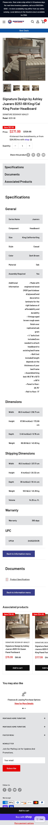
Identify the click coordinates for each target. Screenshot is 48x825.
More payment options (24, 823)
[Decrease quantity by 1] (15, 146)
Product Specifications (20, 579)
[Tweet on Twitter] (38, 155)
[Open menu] (4, 22)
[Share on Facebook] (28, 155)
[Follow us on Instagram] (9, 790)
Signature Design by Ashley (16, 114)
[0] (43, 21)
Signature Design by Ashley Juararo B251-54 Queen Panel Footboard (17, 649)
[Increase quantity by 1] (29, 146)
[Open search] (32, 21)
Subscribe (11, 768)
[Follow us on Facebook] (4, 790)
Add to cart (24, 810)
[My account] (37, 21)
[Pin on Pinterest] (33, 155)
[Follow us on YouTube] (15, 790)
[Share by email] (43, 155)
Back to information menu (19, 553)
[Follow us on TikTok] (20, 790)
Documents (12, 174)
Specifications (14, 167)
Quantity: (7, 146)
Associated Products (18, 181)
